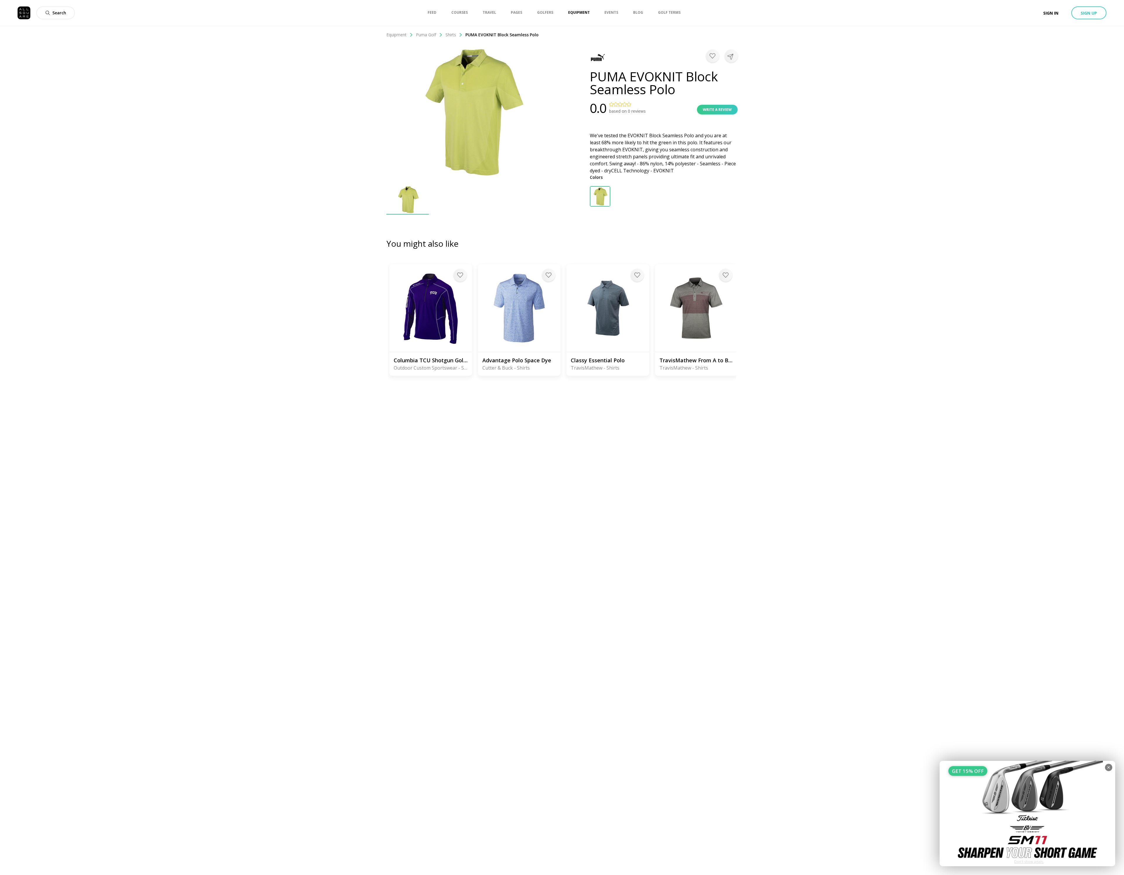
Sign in (1050, 13)
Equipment (396, 34)
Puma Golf (426, 34)
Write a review (717, 109)
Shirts (451, 34)
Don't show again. (1029, 861)
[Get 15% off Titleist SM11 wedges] (1027, 813)
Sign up (1089, 13)
